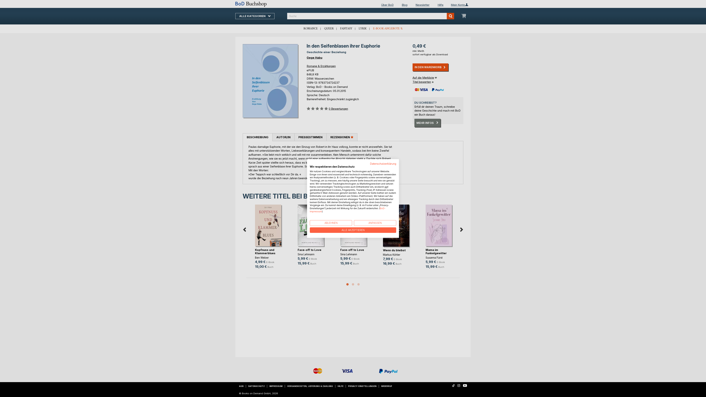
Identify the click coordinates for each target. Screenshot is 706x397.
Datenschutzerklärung (383, 163)
